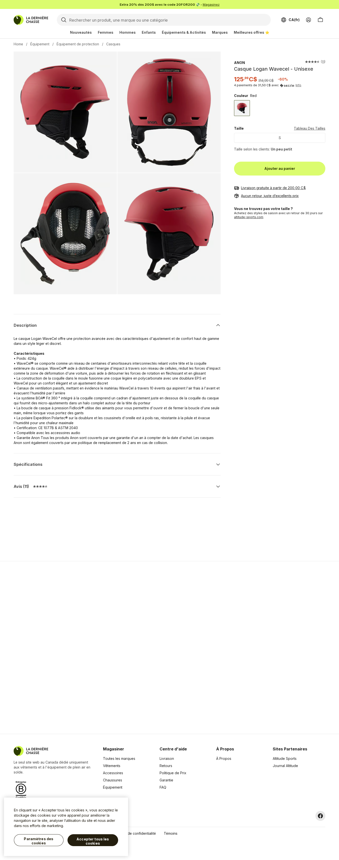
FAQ (163, 787)
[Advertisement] (90, 647)
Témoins (170, 833)
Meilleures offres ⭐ (251, 32)
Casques (113, 44)
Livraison (167, 758)
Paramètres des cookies (38, 841)
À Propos (223, 758)
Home (18, 44)
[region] (66, 827)
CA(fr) (294, 20)
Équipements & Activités (184, 32)
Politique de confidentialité (134, 833)
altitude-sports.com (248, 217)
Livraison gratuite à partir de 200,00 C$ (273, 188)
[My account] (308, 20)
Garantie (166, 780)
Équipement (39, 44)
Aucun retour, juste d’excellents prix (270, 196)
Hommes (127, 32)
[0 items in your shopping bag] (320, 20)
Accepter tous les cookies (92, 841)
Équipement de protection (78, 44)
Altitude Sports (285, 758)
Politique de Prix (173, 773)
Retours (166, 766)
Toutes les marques (119, 758)
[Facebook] (320, 816)
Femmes (105, 32)
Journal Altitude (285, 766)
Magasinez (211, 4)
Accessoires (113, 773)
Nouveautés (81, 32)
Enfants (149, 32)
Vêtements (111, 766)
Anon (239, 62)
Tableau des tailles (309, 128)
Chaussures (112, 780)
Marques (220, 32)
